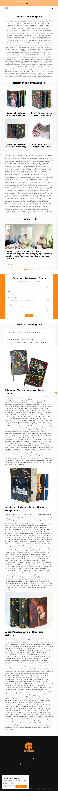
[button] (25, 269)
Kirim (29, 315)
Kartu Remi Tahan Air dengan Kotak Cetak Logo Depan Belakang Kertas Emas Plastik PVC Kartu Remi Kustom (42, 145)
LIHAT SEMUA (10, 264)
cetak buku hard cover (14, 332)
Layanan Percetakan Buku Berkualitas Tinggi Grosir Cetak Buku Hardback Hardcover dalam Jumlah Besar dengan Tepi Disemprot (16, 145)
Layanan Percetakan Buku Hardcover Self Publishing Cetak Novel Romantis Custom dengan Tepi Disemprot (16, 114)
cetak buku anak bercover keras (17, 336)
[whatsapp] (56, 389)
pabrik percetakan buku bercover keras (19, 342)
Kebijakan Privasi (52, 788)
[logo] (7, 8)
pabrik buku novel (41, 342)
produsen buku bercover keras (34, 332)
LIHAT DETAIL (16, 99)
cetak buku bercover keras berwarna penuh (21, 339)
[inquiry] (56, 393)
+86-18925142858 (22, 1)
